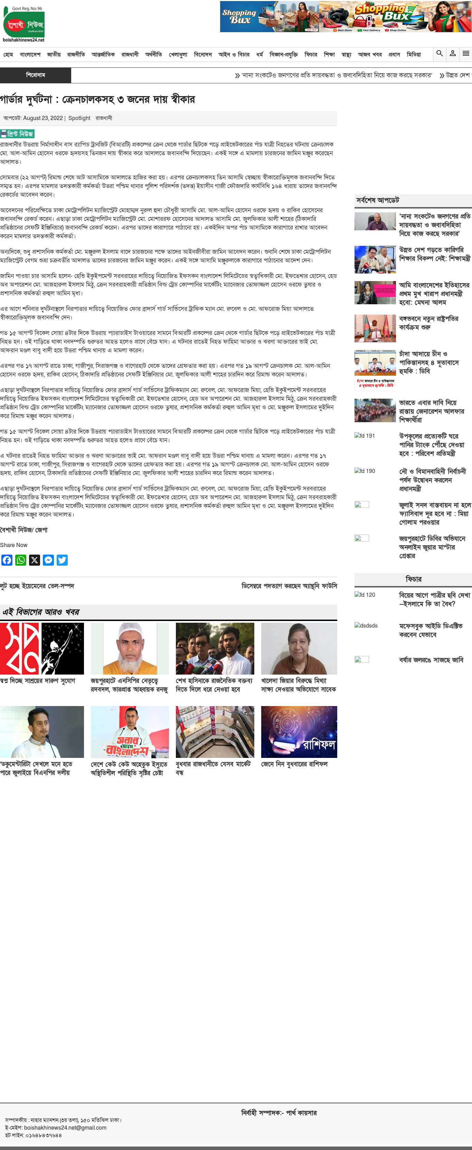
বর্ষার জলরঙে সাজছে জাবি (431, 660)
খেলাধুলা (178, 54)
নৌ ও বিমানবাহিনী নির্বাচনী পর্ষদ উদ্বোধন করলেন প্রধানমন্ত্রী (432, 480)
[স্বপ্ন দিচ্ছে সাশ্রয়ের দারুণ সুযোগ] (42, 673)
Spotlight (79, 118)
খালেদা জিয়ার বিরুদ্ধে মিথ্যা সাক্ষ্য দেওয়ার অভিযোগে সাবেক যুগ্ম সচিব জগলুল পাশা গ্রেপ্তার (298, 689)
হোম (8, 54)
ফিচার (311, 54)
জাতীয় (53, 54)
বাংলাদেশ (30, 54)
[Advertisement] (177, 888)
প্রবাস (394, 54)
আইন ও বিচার (234, 54)
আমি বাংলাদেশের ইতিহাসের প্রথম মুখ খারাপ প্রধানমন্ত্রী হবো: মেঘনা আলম (434, 294)
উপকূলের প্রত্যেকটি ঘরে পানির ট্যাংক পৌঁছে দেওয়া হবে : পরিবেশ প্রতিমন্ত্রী (431, 445)
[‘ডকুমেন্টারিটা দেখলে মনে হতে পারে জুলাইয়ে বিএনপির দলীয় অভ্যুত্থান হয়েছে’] (42, 756)
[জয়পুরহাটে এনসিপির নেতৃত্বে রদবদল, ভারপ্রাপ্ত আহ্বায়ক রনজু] (130, 673)
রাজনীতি (76, 54)
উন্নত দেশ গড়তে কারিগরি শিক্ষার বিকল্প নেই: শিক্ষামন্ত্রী (435, 254)
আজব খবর (370, 54)
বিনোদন (203, 54)
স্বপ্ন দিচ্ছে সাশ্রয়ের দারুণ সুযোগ (37, 681)
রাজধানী (130, 54)
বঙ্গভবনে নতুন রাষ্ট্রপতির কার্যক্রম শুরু (428, 323)
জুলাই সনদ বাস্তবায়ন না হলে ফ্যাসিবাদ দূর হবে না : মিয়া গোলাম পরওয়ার (435, 514)
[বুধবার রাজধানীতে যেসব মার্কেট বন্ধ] (215, 756)
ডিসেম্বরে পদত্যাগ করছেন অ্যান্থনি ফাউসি (289, 586)
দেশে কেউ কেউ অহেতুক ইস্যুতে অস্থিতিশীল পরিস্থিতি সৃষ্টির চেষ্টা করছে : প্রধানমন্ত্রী (129, 773)
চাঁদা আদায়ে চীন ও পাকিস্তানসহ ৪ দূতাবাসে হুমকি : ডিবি (429, 363)
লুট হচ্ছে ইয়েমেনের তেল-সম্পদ (37, 586)
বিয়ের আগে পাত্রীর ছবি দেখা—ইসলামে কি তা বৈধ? (434, 600)
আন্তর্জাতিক (103, 54)
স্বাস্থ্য (346, 54)
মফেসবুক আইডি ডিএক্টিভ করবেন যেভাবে (430, 630)
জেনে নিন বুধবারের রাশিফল (294, 764)
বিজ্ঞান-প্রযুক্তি (284, 54)
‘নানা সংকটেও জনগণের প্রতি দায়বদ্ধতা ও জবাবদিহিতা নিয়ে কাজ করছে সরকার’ (318, 75)
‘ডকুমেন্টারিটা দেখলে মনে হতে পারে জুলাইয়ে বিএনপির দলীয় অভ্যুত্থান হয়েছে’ (36, 773)
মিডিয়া (414, 54)
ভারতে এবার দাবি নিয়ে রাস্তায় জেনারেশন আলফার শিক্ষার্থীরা (431, 412)
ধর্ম (259, 54)
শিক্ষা (329, 54)
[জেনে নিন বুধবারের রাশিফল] (299, 756)
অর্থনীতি (153, 54)
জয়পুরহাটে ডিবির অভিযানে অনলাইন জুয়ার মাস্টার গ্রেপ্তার (432, 547)
